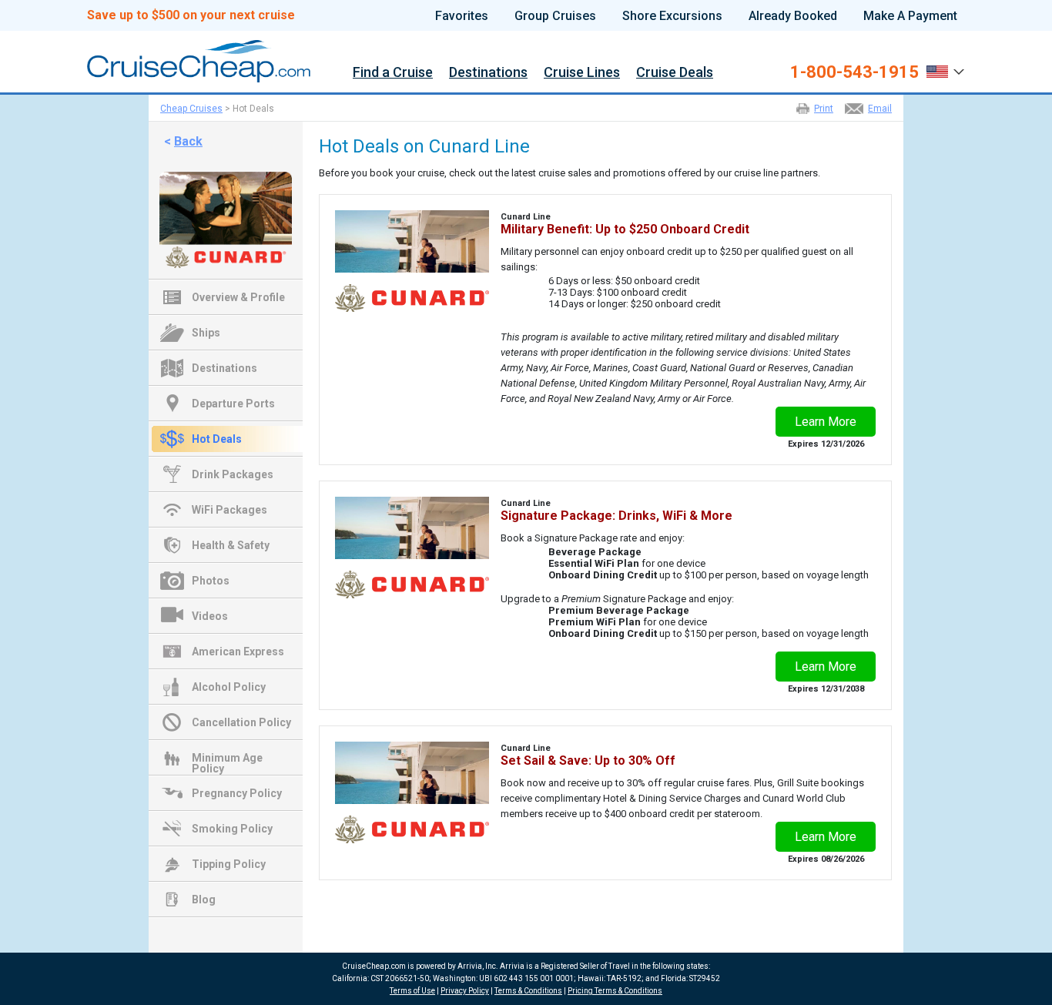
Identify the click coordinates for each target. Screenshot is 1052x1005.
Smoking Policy (232, 828)
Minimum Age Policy (227, 759)
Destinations (488, 72)
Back (188, 141)
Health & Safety (231, 545)
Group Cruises (555, 16)
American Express (238, 651)
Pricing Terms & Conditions (615, 991)
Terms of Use (412, 991)
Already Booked (793, 16)
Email (880, 108)
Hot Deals (217, 439)
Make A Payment (910, 16)
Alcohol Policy (229, 687)
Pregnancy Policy (237, 793)
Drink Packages (232, 474)
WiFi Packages (229, 510)
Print (823, 108)
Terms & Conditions (528, 991)
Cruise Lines (582, 72)
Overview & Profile (238, 297)
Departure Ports (233, 403)
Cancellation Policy (241, 722)
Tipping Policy (229, 864)
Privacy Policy (465, 991)
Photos (210, 581)
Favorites (461, 16)
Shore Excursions (672, 16)
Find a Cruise (393, 72)
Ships (206, 333)
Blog (204, 899)
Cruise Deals (674, 72)
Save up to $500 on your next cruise (191, 15)
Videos (210, 616)
